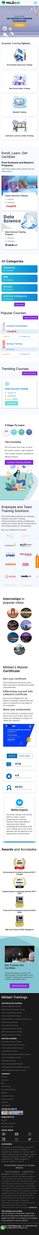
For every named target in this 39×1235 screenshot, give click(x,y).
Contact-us (37, 561)
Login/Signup (6, 1105)
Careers (4, 1120)
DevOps (29, 1147)
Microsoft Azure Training (9, 1022)
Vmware (4, 1161)
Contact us (5, 1080)
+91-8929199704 (29, 1226)
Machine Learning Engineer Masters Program (16, 1054)
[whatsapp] (16, 1139)
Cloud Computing (18, 1147)
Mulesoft (12, 1161)
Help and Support (7, 1099)
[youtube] (16, 1134)
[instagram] (30, 1134)
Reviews (12, 756)
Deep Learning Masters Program (12, 1064)
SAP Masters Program (9, 1060)
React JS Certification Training (11, 1013)
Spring (20, 1161)
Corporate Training (8, 1096)
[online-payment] (12, 1113)
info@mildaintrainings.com (17, 1228)
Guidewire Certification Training (12, 1028)
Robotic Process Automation (11, 1154)
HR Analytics (24, 1149)
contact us (33, 1207)
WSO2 (24, 1156)
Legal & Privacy (28, 1172)
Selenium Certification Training (11, 1035)
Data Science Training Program (12, 1041)
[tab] (6, 432)
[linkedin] (4, 1139)
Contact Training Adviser (19, 462)
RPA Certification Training (10, 1025)
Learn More (11, 403)
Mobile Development (20, 1159)
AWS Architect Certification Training (13, 1009)
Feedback (5, 1102)
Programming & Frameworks (11, 1152)
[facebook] (4, 1134)
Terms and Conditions (9, 1089)
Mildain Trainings (14, 997)
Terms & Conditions (12, 1172)
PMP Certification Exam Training (12, 1032)
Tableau (25, 1154)
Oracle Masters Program (9, 1051)
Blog (3, 1083)
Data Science (12, 1149)
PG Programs (6, 1147)
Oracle (4, 1149)
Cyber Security (6, 1159)
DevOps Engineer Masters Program (13, 1045)
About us (4, 1077)
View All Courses (30, 318)
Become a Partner (7, 1126)
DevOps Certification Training (11, 1006)
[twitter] (30, 1139)
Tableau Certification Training (11, 1016)
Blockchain (15, 1156)
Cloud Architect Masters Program (12, 1048)
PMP (31, 1152)
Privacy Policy (6, 1086)
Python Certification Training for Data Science (16, 1019)
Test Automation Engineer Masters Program (16, 1067)
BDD (29, 1156)
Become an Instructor (9, 1123)
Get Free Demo (19, 986)
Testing (25, 1152)
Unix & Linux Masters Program (11, 1057)
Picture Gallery (24, 756)
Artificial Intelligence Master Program (14, 1070)
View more (20, 304)
